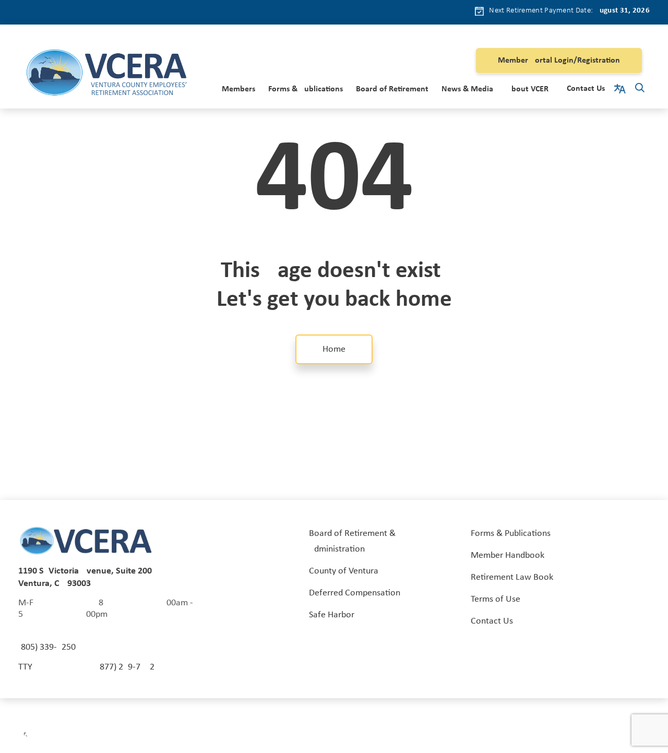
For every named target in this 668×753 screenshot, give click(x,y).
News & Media (467, 89)
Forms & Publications (305, 89)
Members (238, 89)
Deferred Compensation (354, 593)
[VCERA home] (106, 74)
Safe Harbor (331, 615)
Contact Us (586, 89)
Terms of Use (495, 599)
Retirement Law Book (512, 577)
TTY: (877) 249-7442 (86, 667)
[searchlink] (640, 89)
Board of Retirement (392, 89)
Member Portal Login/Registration (559, 60)
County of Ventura (343, 571)
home (334, 349)
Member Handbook (507, 555)
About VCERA (530, 89)
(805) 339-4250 (47, 647)
